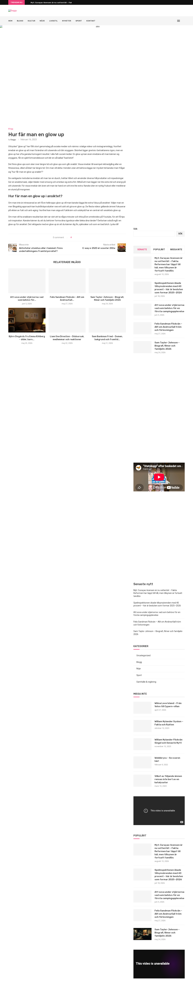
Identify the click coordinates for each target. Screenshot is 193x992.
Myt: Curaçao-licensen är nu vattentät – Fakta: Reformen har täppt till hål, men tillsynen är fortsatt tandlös (169, 264)
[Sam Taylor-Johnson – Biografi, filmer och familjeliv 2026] (107, 280)
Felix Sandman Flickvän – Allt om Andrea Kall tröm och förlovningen (168, 326)
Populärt (159, 249)
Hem (10, 21)
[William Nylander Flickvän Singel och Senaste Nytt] (142, 744)
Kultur (31, 21)
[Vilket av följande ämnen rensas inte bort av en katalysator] (142, 781)
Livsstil (53, 21)
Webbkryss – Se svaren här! (167, 759)
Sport (79, 21)
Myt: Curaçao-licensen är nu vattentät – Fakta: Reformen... (58, 3)
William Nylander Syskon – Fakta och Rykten (169, 723)
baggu (13, 140)
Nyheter (66, 21)
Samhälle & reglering (146, 682)
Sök (135, 229)
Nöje (42, 21)
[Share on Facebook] (75, 237)
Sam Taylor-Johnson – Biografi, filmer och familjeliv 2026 (167, 345)
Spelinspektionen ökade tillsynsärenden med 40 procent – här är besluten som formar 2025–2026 (169, 288)
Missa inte (176, 249)
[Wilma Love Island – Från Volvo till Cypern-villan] (142, 708)
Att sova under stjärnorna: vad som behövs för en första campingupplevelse (170, 308)
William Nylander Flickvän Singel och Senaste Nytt (168, 741)
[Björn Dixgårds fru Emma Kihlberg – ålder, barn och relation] (27, 320)
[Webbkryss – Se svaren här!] (142, 762)
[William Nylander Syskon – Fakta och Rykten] (142, 726)
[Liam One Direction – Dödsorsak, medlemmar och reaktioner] (67, 320)
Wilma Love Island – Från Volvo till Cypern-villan (168, 705)
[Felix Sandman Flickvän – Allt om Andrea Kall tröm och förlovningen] (67, 280)
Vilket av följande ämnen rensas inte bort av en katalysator (168, 779)
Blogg (20, 21)
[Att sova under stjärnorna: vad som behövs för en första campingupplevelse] (27, 280)
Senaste (142, 249)
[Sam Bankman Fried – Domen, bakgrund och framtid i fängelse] (107, 320)
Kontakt (90, 21)
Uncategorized (143, 655)
